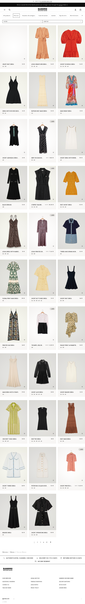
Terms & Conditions (36, 581)
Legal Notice (34, 584)
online (61, 4)
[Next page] (50, 542)
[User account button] (75, 10)
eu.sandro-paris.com (46, 1)
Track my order (6, 587)
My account (62, 584)
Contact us (5, 584)
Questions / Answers (8, 581)
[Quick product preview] (24, 58)
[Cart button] (80, 10)
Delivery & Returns (64, 581)
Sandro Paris (63, 587)
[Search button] (9, 10)
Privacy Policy (35, 587)
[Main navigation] (4, 10)
